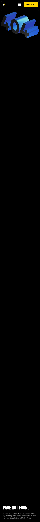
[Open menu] (19, 4)
